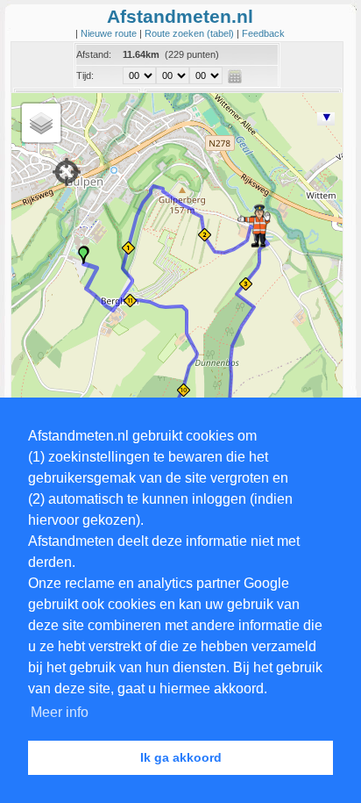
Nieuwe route (110, 33)
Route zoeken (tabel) (191, 33)
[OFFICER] (254, 225)
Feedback (263, 33)
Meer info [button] (59, 712)
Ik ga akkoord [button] (181, 757)
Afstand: (93, 54)
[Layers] (41, 123)
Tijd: (85, 75)
